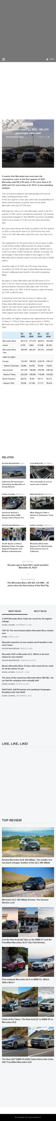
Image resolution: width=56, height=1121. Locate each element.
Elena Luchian (8, 494)
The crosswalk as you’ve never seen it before (41, 483)
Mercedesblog (36, 494)
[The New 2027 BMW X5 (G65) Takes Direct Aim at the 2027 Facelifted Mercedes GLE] (28, 1041)
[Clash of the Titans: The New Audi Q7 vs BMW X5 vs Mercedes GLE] (28, 1002)
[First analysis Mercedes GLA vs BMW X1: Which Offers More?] (28, 962)
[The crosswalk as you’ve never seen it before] (42, 472)
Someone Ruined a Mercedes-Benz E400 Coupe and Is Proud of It (13, 515)
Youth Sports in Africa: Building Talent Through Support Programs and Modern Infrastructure (13, 547)
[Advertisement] (28, 28)
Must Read (40, 611)
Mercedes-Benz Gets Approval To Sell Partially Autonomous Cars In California (41, 547)
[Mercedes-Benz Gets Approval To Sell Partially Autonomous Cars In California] (42, 534)
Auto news (28, 124)
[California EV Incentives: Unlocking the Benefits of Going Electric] (14, 472)
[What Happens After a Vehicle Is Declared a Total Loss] (42, 503)
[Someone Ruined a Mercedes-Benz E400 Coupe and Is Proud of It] (14, 503)
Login (51, 59)
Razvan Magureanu (14, 137)
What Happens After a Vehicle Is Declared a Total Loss (41, 515)
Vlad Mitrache (36, 463)
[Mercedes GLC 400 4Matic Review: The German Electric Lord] (28, 882)
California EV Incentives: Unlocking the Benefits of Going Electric (13, 484)
